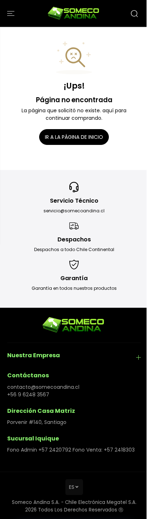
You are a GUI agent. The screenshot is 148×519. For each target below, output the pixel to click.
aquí (108, 110)
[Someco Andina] (74, 13)
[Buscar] (134, 13)
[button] (11, 13)
